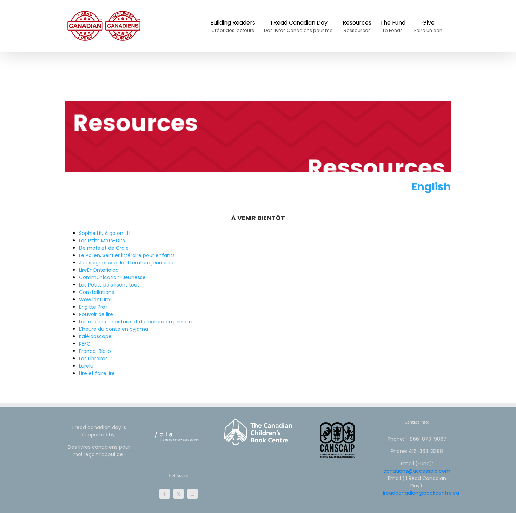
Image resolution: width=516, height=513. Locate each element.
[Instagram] (192, 494)
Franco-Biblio (95, 351)
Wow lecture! (95, 299)
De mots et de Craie (104, 247)
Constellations (96, 292)
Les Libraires (93, 358)
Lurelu (86, 365)
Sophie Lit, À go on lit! (104, 233)
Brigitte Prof (93, 306)
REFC (85, 343)
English (431, 186)
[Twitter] (178, 494)
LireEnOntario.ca (99, 270)
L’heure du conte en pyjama (113, 329)
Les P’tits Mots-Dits (102, 240)
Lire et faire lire (97, 373)
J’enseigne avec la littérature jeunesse (126, 262)
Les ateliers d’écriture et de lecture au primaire (136, 321)
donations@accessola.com (416, 470)
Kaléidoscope (95, 336)
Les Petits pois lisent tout (109, 284)
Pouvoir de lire (96, 314)
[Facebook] (164, 494)
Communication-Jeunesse (112, 277)
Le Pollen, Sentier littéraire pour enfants (127, 255)
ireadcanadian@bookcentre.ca (421, 492)
